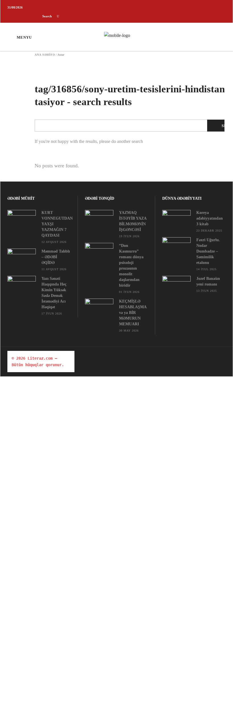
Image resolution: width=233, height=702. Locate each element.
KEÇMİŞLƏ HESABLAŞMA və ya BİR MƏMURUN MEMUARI (132, 312)
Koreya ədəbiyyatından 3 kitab (209, 218)
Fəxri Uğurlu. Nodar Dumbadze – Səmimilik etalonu (208, 251)
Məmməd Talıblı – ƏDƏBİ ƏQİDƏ (55, 257)
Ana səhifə (45, 54)
